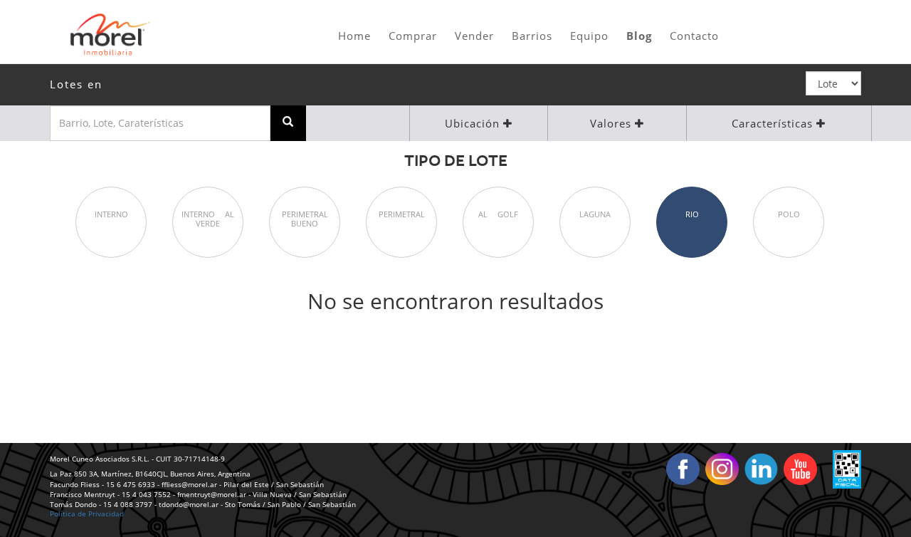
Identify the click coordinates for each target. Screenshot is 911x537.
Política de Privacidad (87, 513)
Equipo (589, 35)
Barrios (532, 35)
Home (354, 35)
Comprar (413, 35)
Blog (639, 35)
